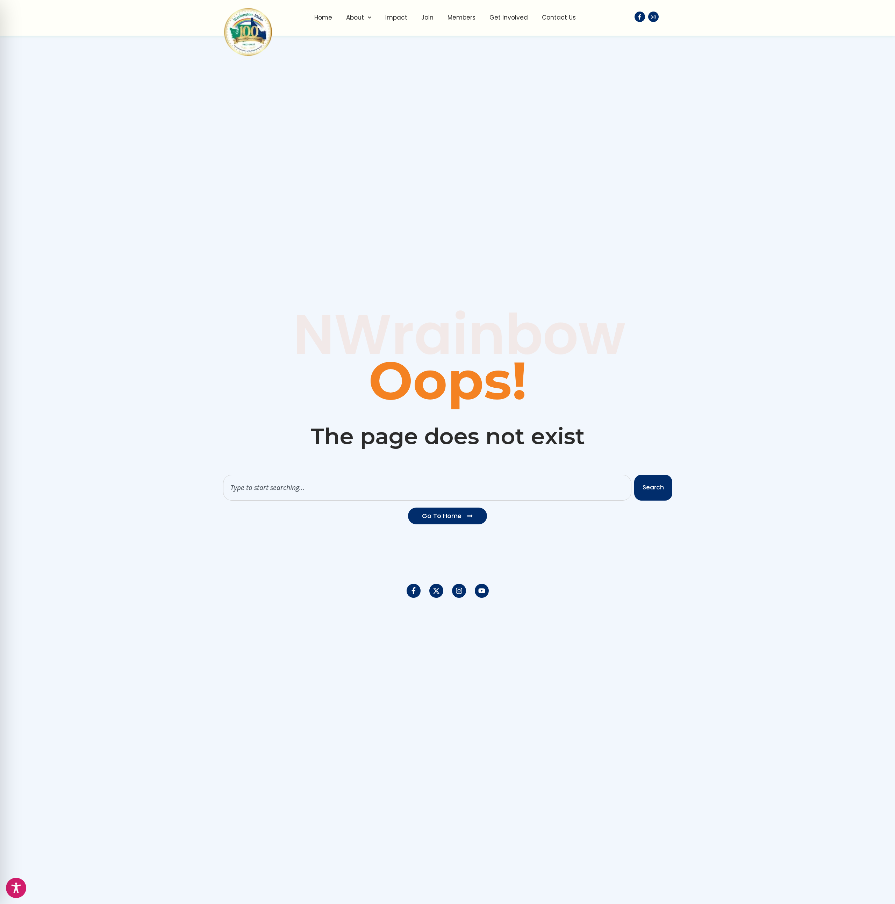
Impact (396, 17)
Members (461, 17)
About (355, 17)
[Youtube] (482, 591)
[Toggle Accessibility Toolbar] (16, 888)
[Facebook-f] (414, 591)
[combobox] (427, 488)
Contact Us (559, 17)
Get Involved (508, 17)
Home (323, 17)
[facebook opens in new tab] (640, 17)
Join (427, 17)
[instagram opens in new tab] (653, 17)
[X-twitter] (436, 591)
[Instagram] (459, 591)
